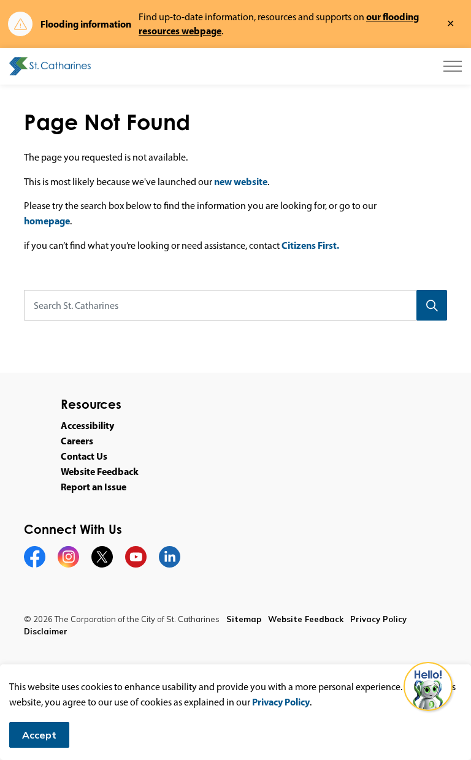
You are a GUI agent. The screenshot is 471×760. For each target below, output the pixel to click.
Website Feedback (100, 471)
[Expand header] (452, 66)
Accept (39, 735)
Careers (77, 441)
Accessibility (87, 425)
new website (240, 181)
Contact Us (84, 456)
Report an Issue (93, 487)
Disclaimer (45, 631)
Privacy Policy (281, 702)
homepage (47, 221)
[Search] (431, 305)
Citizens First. (310, 245)
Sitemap (243, 619)
